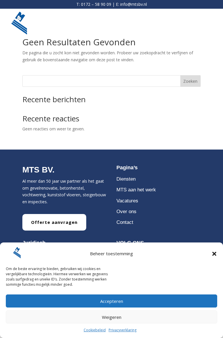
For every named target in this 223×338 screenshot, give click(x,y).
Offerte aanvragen (54, 222)
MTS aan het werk (136, 190)
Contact (124, 222)
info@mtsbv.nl (133, 4)
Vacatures (127, 201)
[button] (214, 254)
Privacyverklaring (122, 330)
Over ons (126, 211)
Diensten (126, 179)
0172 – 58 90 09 (96, 4)
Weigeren (111, 317)
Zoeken (190, 81)
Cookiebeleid (95, 330)
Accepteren (111, 301)
